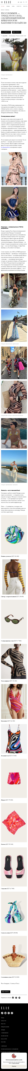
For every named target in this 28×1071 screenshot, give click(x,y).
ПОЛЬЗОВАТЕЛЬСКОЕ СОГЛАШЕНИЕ (9, 1049)
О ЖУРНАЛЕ (4, 1046)
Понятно (14, 1066)
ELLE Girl (3, 1042)
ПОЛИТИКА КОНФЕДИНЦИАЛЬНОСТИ (10, 1052)
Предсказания (5, 1026)
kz (18, 2)
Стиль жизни (4, 1032)
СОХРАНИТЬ (17, 32)
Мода (13, 6)
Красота (25, 6)
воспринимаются (5, 147)
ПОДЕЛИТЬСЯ (7, 32)
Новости (19, 6)
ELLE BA (2, 6)
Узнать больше (15, 1063)
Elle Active (4, 1038)
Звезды (8, 6)
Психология (4, 1035)
